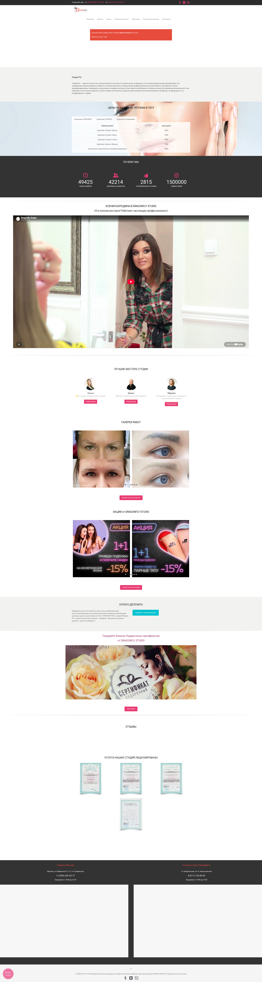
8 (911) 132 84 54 (196, 875)
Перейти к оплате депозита (145, 613)
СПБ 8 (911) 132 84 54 (116, 2)
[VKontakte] (184, 2)
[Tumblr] (180, 2)
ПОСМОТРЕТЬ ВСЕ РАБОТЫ (131, 498)
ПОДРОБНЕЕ (91, 402)
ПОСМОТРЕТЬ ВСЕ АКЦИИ (131, 587)
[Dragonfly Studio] (81, 10)
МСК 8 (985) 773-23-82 (95, 2)
